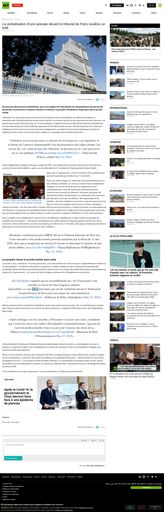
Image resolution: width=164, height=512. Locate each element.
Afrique (66, 13)
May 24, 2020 (63, 157)
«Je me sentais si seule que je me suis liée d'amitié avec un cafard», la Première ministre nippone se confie (134, 272)
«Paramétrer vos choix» (86, 508)
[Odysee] (131, 5)
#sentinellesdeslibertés (33, 332)
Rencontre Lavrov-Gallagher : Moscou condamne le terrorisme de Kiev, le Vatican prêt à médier (142, 326)
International (32, 13)
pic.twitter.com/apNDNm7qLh (24, 297)
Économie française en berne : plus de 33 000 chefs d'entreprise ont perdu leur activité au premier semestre (143, 197)
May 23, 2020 (92, 297)
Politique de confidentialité (10, 489)
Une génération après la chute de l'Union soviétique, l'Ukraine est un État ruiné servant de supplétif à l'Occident (143, 148)
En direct (17, 5)
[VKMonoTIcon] (127, 5)
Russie (50, 13)
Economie (117, 13)
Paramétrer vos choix (9, 491)
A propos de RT (7, 483)
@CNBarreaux (43, 153)
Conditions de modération (10, 494)
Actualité (10, 13)
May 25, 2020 (64, 336)
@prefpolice (23, 280)
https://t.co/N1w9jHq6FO (40, 247)
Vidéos (154, 13)
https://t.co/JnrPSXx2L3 (65, 153)
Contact (4, 497)
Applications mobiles (9, 499)
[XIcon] (135, 5)
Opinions (99, 13)
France (82, 13)
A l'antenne (136, 13)
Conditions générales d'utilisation (12, 486)
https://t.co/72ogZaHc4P (60, 332)
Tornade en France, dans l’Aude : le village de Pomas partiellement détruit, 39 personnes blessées (143, 94)
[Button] (160, 5)
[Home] (5, 5)
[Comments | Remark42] (54, 453)
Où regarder (117, 5)
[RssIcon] (143, 5)
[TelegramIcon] (139, 5)
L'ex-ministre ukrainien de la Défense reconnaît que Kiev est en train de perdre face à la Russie (143, 315)
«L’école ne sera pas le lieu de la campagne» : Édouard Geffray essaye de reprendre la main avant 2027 (143, 69)
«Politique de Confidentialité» (64, 510)
